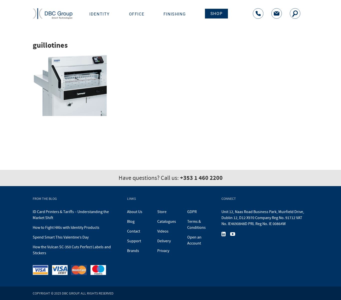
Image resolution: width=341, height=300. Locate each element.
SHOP (216, 13)
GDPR (192, 211)
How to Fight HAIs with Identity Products (66, 227)
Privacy (163, 250)
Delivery (164, 241)
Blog (131, 221)
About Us (134, 211)
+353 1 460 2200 (201, 178)
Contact (133, 231)
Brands (133, 250)
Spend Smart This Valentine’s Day (61, 237)
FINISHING (175, 14)
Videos (163, 231)
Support (134, 241)
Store (162, 211)
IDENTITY (99, 14)
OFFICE (137, 14)
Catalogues (166, 221)
